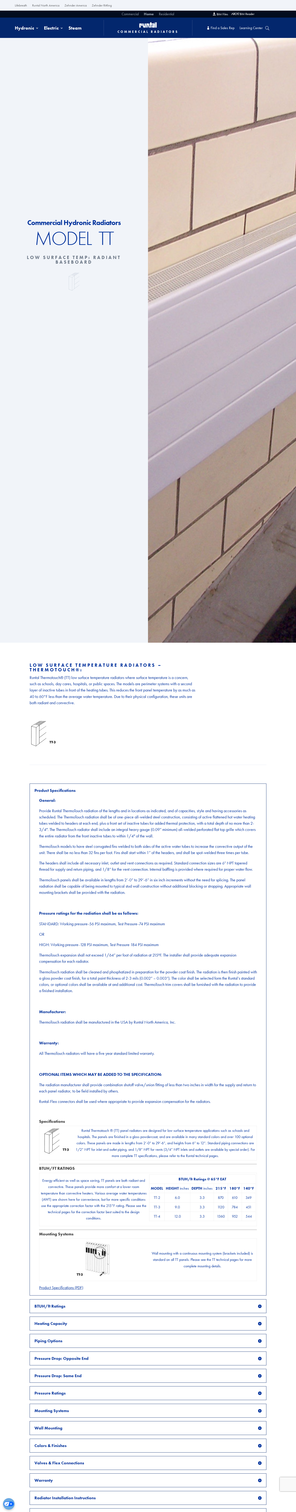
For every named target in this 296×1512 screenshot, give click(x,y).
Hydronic (24, 28)
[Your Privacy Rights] (9, 1504)
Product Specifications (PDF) (61, 1287)
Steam (75, 28)
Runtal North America (45, 5)
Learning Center (251, 28)
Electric (51, 28)
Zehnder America (76, 5)
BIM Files (222, 14)
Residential (166, 14)
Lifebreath (21, 5)
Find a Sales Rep (222, 28)
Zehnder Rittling (102, 5)
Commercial (130, 14)
